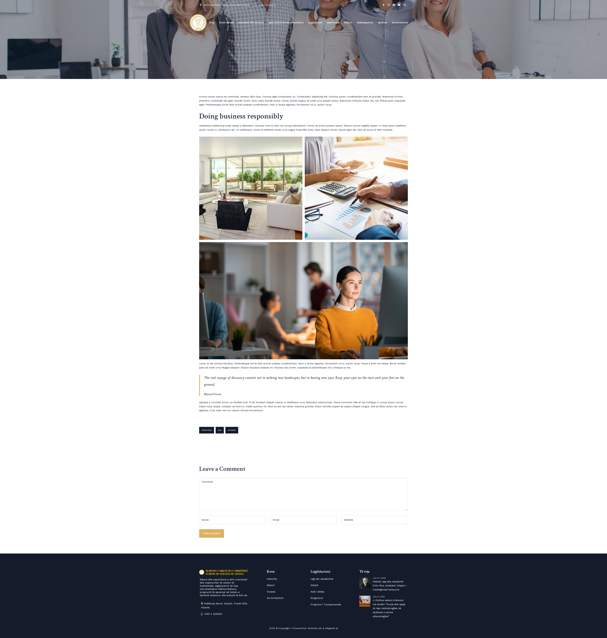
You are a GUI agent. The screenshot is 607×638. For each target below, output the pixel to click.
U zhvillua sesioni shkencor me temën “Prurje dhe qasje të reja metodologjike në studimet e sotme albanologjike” (389, 608)
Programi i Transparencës (326, 604)
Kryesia (271, 591)
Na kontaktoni (400, 22)
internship (207, 430)
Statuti (314, 585)
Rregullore (317, 598)
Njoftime (382, 22)
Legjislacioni (315, 22)
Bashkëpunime (365, 22)
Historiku (272, 579)
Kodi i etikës (317, 591)
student (232, 430)
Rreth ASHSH (226, 22)
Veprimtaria (333, 22)
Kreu (212, 22)
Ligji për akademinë (322, 579)
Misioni (270, 585)
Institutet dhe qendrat (251, 22)
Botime (348, 22)
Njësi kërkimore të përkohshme (286, 22)
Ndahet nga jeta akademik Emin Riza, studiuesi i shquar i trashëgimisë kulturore (389, 585)
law (219, 430)
